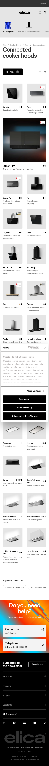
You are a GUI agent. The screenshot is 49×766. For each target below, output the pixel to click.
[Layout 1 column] (40, 71)
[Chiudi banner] (45, 348)
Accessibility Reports (27, 747)
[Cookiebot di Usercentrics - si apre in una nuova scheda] (29, 347)
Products (7, 685)
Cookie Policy (21, 751)
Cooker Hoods (15, 45)
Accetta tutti (24, 399)
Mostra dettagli (34, 391)
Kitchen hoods (38, 587)
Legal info (7, 704)
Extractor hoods (14, 587)
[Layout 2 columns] (45, 71)
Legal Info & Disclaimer (12, 747)
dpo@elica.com (34, 759)
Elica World (8, 676)
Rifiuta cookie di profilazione (24, 416)
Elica (5, 45)
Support (6, 695)
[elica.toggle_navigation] (4, 12)
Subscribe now (37, 664)
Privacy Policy (39, 747)
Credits (29, 751)
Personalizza (23, 407)
